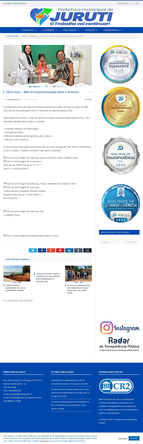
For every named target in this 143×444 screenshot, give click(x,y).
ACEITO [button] (134, 438)
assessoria (128, 402)
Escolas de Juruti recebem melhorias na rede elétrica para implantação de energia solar (61, 3)
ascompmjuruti (13, 99)
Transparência (111, 30)
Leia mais (44, 440)
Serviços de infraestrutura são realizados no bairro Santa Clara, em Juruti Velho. (78, 289)
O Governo (48, 30)
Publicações (69, 30)
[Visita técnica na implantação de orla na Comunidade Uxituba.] (16, 274)
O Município (27, 30)
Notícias (88, 99)
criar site (116, 399)
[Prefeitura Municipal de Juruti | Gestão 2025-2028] (71, 16)
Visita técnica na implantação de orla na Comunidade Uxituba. (15, 288)
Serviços (89, 30)
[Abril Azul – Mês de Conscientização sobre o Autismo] (47, 66)
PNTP (110, 419)
